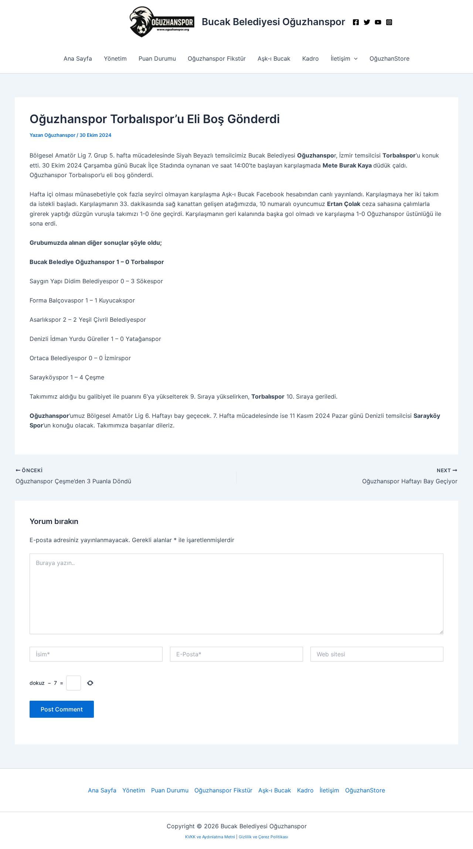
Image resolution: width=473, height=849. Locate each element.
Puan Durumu (157, 58)
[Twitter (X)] (367, 22)
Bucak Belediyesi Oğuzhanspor (273, 21)
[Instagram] (389, 22)
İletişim (340, 58)
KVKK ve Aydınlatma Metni (210, 836)
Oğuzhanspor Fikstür (217, 58)
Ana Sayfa (78, 58)
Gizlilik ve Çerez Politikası (263, 836)
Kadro (310, 58)
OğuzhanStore (389, 58)
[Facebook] (356, 22)
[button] (354, 58)
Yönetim (115, 58)
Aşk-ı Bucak (274, 58)
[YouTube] (378, 22)
